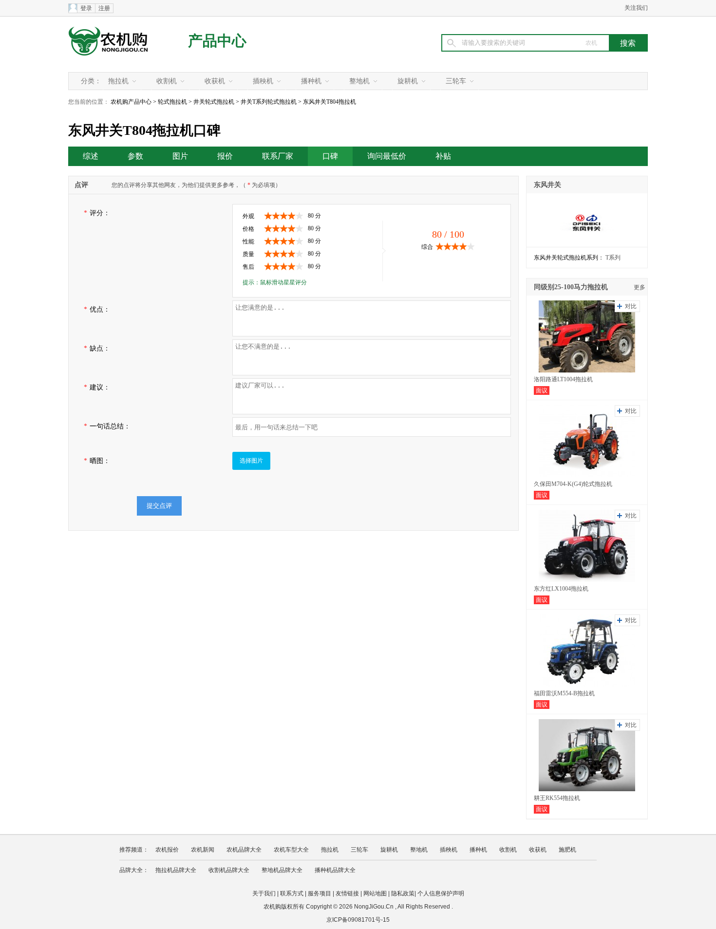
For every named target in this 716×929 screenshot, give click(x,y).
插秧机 (263, 81)
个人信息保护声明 (440, 893)
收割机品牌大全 (228, 870)
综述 (90, 156)
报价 (225, 156)
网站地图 (375, 893)
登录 (86, 8)
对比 (631, 306)
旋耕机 (407, 81)
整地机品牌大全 (282, 870)
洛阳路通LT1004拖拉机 (563, 379)
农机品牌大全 (244, 849)
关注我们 (636, 7)
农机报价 (167, 849)
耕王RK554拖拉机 (557, 798)
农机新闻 (202, 849)
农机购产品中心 (131, 101)
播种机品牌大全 (335, 870)
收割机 (166, 81)
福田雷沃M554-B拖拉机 (564, 693)
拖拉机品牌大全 (175, 870)
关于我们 (264, 893)
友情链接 (347, 893)
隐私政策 (403, 893)
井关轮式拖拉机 (213, 101)
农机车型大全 (291, 849)
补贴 (443, 156)
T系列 (613, 257)
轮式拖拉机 (172, 101)
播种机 (311, 81)
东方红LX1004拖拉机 (561, 588)
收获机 (215, 81)
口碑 (330, 156)
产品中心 (217, 41)
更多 (639, 287)
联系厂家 (277, 156)
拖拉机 (118, 81)
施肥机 (567, 849)
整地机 (359, 81)
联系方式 (291, 893)
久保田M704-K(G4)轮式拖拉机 (573, 484)
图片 (180, 156)
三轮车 (456, 81)
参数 (135, 156)
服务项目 (319, 893)
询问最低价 (386, 156)
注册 (104, 8)
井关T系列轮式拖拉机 (269, 101)
